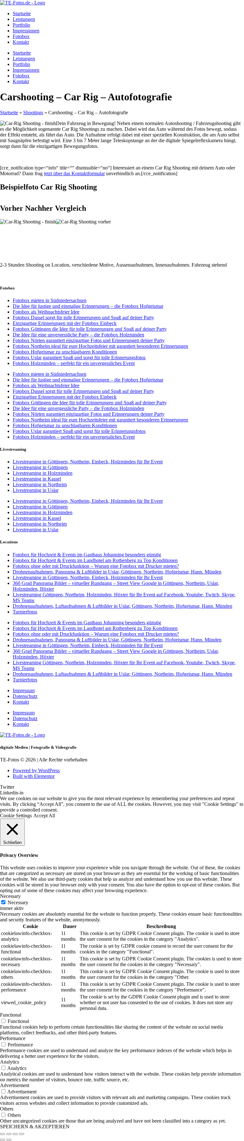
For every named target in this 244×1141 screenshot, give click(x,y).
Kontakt (21, 42)
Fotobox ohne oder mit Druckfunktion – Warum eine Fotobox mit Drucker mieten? (96, 566)
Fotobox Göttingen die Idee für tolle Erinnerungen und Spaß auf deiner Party (90, 329)
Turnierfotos (25, 611)
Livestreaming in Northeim (40, 484)
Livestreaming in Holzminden (42, 473)
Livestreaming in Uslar (35, 490)
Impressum (24, 690)
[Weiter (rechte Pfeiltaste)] (8, 1140)
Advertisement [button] (14, 1085)
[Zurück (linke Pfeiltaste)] (2, 1140)
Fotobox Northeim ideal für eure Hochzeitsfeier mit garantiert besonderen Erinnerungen (100, 346)
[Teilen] (15, 1134)
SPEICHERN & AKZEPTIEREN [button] (35, 1126)
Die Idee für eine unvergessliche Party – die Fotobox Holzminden (78, 334)
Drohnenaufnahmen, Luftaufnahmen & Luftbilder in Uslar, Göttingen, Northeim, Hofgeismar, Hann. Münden (122, 606)
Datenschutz (25, 696)
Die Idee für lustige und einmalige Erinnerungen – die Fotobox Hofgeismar (88, 306)
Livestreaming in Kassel (37, 478)
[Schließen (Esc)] (21, 1134)
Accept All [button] (44, 815)
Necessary (18, 902)
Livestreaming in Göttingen (40, 467)
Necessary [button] (10, 896)
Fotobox (21, 36)
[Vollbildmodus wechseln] (8, 1134)
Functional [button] (10, 1015)
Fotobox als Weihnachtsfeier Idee (46, 312)
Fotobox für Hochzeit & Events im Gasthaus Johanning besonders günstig (87, 554)
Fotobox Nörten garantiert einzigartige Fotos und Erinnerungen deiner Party (89, 340)
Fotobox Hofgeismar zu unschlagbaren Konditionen (65, 352)
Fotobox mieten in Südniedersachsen (49, 300)
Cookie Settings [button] (16, 815)
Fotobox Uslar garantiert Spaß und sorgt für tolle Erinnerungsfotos (79, 357)
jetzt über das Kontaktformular (74, 173)
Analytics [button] (9, 1062)
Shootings (33, 112)
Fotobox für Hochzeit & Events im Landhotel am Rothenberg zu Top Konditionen (95, 560)
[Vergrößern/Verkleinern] (2, 1134)
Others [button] (6, 1108)
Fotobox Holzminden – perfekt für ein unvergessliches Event (74, 363)
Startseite (22, 13)
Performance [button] (12, 1038)
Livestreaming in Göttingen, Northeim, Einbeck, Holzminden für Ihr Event (88, 461)
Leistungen (24, 19)
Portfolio (21, 25)
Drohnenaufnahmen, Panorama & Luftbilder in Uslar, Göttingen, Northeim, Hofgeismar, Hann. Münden (117, 571)
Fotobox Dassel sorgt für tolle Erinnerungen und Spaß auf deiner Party (83, 317)
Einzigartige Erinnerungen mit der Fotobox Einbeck (65, 323)
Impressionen (26, 30)
